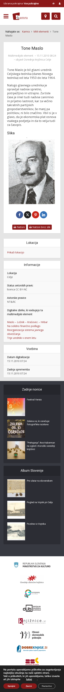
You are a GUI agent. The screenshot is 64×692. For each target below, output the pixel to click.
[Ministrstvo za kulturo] (32, 565)
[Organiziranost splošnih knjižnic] (32, 579)
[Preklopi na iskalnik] (56, 16)
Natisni (20, 227)
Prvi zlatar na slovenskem (40, 480)
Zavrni (29, 686)
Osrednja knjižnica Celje (37, 59)
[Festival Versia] (16, 407)
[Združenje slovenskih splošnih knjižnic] (32, 621)
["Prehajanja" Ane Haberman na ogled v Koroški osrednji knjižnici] (16, 450)
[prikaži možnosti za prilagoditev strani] (53, 3)
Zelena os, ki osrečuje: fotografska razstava (38, 423)
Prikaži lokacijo (15, 252)
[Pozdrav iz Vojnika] (16, 531)
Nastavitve (47, 686)
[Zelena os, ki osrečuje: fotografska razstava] (16, 429)
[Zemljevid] (45, 16)
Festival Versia (34, 399)
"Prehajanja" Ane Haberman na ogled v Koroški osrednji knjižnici (41, 446)
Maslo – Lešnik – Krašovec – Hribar (27, 322)
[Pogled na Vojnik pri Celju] (16, 510)
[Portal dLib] (32, 608)
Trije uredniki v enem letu (21, 338)
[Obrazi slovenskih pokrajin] (32, 635)
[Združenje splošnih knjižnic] (32, 662)
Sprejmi (11, 686)
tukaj (29, 679)
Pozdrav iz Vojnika (36, 524)
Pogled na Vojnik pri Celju (40, 502)
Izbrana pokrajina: (21, 3)
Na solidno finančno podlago (23, 326)
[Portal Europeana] (32, 593)
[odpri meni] (6, 16)
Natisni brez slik (41, 227)
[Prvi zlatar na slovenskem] (16, 488)
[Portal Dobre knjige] (32, 648)
